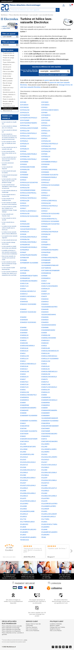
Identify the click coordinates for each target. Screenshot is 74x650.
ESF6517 (23, 208)
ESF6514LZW (24, 200)
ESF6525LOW (46, 229)
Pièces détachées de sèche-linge (11, 629)
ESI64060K (45, 327)
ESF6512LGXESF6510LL (28, 193)
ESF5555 (44, 154)
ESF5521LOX (45, 136)
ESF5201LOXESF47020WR (29, 128)
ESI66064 (44, 408)
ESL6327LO (45, 483)
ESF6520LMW (24, 224)
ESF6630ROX (45, 244)
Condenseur (6, 90)
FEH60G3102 (24, 540)
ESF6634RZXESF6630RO (49, 250)
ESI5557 (44, 291)
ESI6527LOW (45, 384)
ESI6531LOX (45, 392)
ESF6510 (23, 180)
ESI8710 (44, 439)
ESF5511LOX (45, 130)
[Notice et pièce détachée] (5, 8)
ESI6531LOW (24, 392)
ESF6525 (44, 226)
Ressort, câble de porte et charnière (8, 101)
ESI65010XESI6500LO (27, 345)
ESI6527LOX (24, 387)
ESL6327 (23, 483)
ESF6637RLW (45, 252)
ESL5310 (44, 454)
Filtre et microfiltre (8, 71)
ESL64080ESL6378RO (48, 506)
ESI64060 (23, 327)
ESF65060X (24, 177)
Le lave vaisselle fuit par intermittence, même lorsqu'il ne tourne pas (9, 186)
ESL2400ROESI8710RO (28, 446)
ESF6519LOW (24, 213)
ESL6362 (44, 493)
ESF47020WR (24, 120)
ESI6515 (44, 364)
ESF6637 (23, 252)
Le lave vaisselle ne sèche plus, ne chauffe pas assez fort (9, 143)
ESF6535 (44, 237)
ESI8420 (23, 436)
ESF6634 (44, 247)
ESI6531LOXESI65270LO (28, 395)
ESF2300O (44, 102)
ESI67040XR (24, 433)
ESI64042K (45, 309)
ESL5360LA (45, 475)
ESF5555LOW (24, 156)
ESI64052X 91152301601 (28, 322)
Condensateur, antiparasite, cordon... (9, 74)
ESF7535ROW (46, 268)
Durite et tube (7, 76)
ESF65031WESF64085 (27, 167)
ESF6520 (23, 221)
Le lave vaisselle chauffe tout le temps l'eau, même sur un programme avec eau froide (9, 273)
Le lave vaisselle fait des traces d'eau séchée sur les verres (9, 153)
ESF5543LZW (45, 151)
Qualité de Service (55, 629)
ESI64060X (23, 332)
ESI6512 (23, 361)
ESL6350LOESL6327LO (49, 488)
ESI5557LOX (45, 294)
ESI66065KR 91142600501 (28, 421)
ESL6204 (44, 478)
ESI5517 (44, 281)
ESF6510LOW (24, 185)
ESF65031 (23, 164)
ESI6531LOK (45, 389)
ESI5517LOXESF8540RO (49, 286)
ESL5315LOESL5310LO (28, 462)
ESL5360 (23, 475)
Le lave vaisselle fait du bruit (9, 240)
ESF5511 (44, 128)
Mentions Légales (55, 625)
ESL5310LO (24, 457)
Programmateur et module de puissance (9, 53)
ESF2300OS (45, 105)
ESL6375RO (45, 498)
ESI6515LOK (45, 369)
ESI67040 (23, 428)
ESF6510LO (45, 182)
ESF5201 (44, 123)
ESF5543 (23, 151)
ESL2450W (23, 449)
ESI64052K (45, 317)
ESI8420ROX (45, 436)
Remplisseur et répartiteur (7, 103)
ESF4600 (44, 112)
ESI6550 (44, 395)
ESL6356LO (45, 490)
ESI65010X (45, 343)
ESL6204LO (24, 480)
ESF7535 (23, 268)
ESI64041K (45, 299)
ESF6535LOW (24, 239)
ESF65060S (45, 172)
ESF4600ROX (45, 115)
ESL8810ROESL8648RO (28, 537)
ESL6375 (23, 498)
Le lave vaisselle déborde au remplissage (9, 191)
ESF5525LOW (46, 141)
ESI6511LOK (45, 353)
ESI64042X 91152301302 (28, 312)
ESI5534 (23, 288)
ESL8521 (44, 522)
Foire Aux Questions (31, 627)
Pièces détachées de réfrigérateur (11, 631)
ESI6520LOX (24, 377)
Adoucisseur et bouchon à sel (7, 110)
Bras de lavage (7, 83)
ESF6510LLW (45, 180)
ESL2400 (23, 444)
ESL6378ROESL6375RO (49, 503)
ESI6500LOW (45, 335)
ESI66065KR (45, 413)
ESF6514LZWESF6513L (49, 200)
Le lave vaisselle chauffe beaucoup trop (8, 268)
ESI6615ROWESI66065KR (50, 426)
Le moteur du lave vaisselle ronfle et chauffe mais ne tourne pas (9, 228)
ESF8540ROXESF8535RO (28, 281)
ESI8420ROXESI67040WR (28, 439)
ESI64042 (23, 309)
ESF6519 (44, 211)
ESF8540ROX (45, 278)
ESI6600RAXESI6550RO (28, 408)
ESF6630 (44, 242)
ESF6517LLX (45, 208)
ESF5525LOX (24, 143)
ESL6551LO (24, 514)
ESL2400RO (45, 444)
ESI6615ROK (45, 423)
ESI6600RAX (45, 405)
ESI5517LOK (24, 283)
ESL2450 (44, 446)
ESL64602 (23, 509)
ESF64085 (44, 159)
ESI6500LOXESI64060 (48, 338)
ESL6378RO (24, 503)
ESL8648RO (24, 532)
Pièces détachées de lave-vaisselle (12, 626)
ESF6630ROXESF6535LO (28, 247)
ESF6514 (44, 198)
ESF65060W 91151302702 (49, 175)
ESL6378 (44, 501)
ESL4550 (23, 452)
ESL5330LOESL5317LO (28, 470)
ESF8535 (23, 273)
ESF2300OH (24, 105)
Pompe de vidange (8, 55)
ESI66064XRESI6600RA (49, 410)
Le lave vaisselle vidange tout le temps (8, 243)
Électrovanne (7, 60)
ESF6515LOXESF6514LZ (49, 206)
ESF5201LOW (24, 125)
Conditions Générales (56, 624)
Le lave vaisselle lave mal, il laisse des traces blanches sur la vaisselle (9, 159)
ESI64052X (45, 320)
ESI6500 (44, 332)
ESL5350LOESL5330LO (49, 472)
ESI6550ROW (45, 397)
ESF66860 (23, 260)
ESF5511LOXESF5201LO (28, 133)
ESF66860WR (45, 260)
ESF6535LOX (45, 239)
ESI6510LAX (24, 351)
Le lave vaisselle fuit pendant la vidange (9, 175)
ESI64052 (23, 317)
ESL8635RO (45, 527)
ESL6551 (44, 511)
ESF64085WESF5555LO (49, 162)
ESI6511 (23, 353)
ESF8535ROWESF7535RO (29, 276)
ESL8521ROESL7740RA (49, 524)
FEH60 (43, 537)
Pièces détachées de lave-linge (10, 627)
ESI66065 (23, 413)
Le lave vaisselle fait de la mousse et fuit (8, 195)
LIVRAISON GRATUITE (6, 1)
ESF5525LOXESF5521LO (49, 143)
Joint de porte (7, 67)
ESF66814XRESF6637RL (49, 257)
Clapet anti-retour (8, 87)
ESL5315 (23, 459)
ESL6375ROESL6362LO (28, 501)
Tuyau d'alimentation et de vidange (9, 62)
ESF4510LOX (24, 112)
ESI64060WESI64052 (48, 330)
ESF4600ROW (25, 115)
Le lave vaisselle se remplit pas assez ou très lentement (9, 203)
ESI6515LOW (24, 371)
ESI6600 (23, 402)
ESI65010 (23, 340)
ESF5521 (44, 133)
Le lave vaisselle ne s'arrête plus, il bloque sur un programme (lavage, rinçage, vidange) (9, 209)
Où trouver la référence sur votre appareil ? (53, 75)
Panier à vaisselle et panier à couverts (9, 99)
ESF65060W (24, 175)
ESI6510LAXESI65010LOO (50, 351)
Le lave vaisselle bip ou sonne (8, 223)
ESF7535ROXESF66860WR (50, 270)
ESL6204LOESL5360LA (49, 480)
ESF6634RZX (24, 250)
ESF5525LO (24, 141)
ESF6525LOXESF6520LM (49, 231)
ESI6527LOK (24, 384)
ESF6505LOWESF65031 (49, 169)
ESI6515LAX (45, 366)
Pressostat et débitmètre (7, 69)
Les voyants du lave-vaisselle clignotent (9, 236)
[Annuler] (17, 37)
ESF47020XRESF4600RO (28, 123)
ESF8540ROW (25, 278)
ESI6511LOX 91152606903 (49, 358)
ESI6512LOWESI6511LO (28, 364)
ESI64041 (23, 299)
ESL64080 (23, 506)
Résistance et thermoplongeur (8, 64)
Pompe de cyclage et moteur (9, 57)
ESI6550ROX (24, 400)
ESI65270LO (24, 382)
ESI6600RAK (45, 402)
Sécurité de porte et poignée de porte (9, 92)
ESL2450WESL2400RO (49, 449)
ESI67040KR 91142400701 (28, 431)
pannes (4, 26)
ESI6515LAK (24, 366)
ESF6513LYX (45, 195)
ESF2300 (23, 102)
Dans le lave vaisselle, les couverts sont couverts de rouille (9, 258)
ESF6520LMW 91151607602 (50, 224)
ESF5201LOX (45, 125)
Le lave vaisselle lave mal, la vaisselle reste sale (9, 148)
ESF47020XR (45, 120)
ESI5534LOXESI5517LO (28, 291)
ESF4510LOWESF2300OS (50, 110)
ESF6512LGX (45, 190)
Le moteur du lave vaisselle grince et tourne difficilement (9, 232)
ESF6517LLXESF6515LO (28, 211)
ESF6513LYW (24, 195)
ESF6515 (23, 203)
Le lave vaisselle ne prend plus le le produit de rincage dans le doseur (9, 263)
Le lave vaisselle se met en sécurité (9, 219)
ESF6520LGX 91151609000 (50, 221)
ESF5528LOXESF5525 (48, 149)
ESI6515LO (24, 369)
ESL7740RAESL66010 (27, 522)
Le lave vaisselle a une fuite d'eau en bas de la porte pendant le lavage (9, 180)
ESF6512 (44, 187)
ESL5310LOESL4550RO (49, 457)
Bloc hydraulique (8, 78)
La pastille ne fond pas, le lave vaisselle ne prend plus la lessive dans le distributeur (9, 252)
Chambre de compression (7, 85)
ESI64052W (24, 320)
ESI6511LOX (24, 358)
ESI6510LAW (45, 348)
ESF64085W (24, 162)
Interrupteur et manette (7, 97)
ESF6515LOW (46, 203)
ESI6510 (44, 345)
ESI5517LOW (45, 283)
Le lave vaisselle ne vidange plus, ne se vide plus (9, 127)
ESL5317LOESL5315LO (49, 465)
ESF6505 (44, 167)
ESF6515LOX (24, 206)
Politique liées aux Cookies (57, 627)
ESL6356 (23, 490)
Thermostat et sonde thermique (9, 106)
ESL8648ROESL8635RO (49, 532)
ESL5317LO (24, 465)
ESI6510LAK (24, 348)
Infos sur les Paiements (32, 630)
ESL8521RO (24, 524)
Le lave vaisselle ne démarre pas (9, 131)
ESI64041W (24, 301)
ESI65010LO (45, 340)
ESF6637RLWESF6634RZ (28, 255)
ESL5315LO (45, 459)
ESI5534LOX (45, 288)
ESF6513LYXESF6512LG (28, 198)
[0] (70, 6)
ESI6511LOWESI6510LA (49, 356)
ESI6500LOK (24, 335)
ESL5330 (23, 467)
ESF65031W (45, 164)
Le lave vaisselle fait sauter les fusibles (9, 171)
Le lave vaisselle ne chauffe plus (9, 122)
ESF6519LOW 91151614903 (29, 216)
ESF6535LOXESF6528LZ (28, 242)
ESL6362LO (24, 496)
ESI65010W (24, 343)
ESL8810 (23, 534)
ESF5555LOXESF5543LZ (28, 159)
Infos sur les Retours (56, 630)
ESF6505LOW (24, 169)
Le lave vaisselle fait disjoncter (7, 167)
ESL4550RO (45, 452)
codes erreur (6, 28)
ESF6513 (44, 193)
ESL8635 (23, 527)
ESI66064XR (24, 410)
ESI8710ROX (24, 441)
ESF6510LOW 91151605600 (50, 185)
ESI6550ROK (24, 397)
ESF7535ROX (24, 270)
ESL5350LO (24, 472)
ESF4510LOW (24, 110)
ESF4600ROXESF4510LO (28, 118)
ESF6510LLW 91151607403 (29, 182)
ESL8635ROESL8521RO (28, 529)
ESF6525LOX (24, 231)
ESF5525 (44, 138)
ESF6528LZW (45, 234)
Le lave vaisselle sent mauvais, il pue (7, 215)
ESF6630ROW (25, 244)
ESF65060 (23, 172)
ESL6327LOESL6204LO (28, 485)
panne (47, 80)
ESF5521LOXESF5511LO (28, 138)
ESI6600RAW (24, 405)
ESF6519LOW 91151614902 (50, 213)
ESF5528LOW (46, 146)
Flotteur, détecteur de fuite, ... (9, 94)
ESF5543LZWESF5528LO (28, 154)
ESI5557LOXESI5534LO (28, 296)
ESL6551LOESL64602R (49, 514)
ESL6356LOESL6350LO (28, 493)
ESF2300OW (24, 107)
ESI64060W (24, 330)
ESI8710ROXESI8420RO (49, 441)
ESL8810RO (45, 534)
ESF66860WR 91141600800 (29, 263)
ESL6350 (44, 485)
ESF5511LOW (24, 130)
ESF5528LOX (24, 149)
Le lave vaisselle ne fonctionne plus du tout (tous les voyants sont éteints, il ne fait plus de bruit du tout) (9, 137)
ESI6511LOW (24, 356)
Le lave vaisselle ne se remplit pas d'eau (8, 199)
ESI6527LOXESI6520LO (49, 387)
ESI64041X (45, 301)
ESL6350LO (24, 488)
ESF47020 (44, 118)
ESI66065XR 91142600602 (49, 421)
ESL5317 (44, 462)
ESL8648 (44, 529)
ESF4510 (44, 107)
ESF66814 (44, 255)
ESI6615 (23, 423)
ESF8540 (44, 276)
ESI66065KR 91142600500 (28, 415)
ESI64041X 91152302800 (28, 304)
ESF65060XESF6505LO (49, 177)
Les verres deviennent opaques (8, 163)
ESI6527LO (45, 382)
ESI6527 (23, 379)
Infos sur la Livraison (32, 629)
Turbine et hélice (8, 108)
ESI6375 (44, 296)
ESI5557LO (24, 294)
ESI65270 (44, 379)
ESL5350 (44, 470)
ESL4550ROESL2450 (27, 454)
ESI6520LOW (45, 374)
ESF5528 (23, 146)
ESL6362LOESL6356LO (49, 496)
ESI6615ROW (24, 426)
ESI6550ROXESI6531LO (49, 400)
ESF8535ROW (46, 273)
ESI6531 (23, 389)
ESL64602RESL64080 (27, 511)
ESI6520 (23, 374)
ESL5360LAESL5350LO (27, 478)
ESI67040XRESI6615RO (49, 433)
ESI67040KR (45, 428)
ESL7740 (23, 519)
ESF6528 (23, 234)
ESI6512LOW (45, 361)
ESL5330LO (45, 467)
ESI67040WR (45, 431)
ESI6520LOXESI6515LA (49, 377)
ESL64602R (45, 509)
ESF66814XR (24, 257)
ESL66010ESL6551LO (48, 516)
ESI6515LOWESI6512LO (49, 371)
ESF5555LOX (45, 156)
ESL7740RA (45, 519)
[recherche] (58, 10)
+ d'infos (25, 639)
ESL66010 (23, 516)
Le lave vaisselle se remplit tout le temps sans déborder (9, 247)
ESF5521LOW (24, 136)
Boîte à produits (7, 80)
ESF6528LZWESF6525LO (28, 237)
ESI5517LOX (24, 286)
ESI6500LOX (24, 338)
